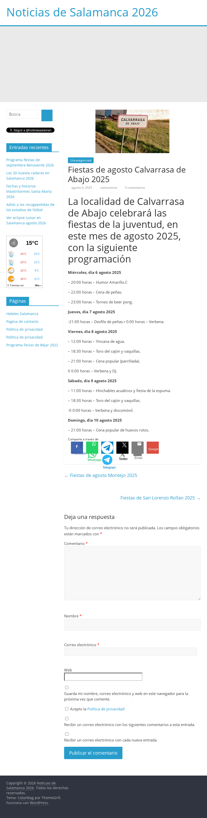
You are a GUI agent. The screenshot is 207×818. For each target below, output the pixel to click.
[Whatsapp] (92, 448)
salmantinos (109, 187)
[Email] (138, 448)
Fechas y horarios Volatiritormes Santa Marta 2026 (29, 191)
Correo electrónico (81, 644)
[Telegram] (107, 448)
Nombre (73, 615)
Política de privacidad (105, 708)
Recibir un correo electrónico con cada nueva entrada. (111, 739)
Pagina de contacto (22, 321)
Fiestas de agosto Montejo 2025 (100, 475)
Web (68, 669)
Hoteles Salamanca (22, 313)
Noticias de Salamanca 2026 (82, 12)
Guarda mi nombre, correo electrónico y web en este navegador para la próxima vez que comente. (126, 696)
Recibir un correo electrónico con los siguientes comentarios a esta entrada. (129, 724)
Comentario (76, 543)
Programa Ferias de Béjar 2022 (32, 345)
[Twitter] (122, 448)
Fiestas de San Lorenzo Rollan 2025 (160, 498)
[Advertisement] (103, 64)
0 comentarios (134, 187)
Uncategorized (80, 160)
